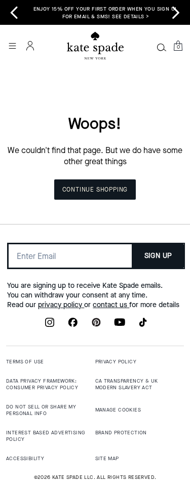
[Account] (30, 46)
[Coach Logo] (95, 46)
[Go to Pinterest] (96, 325)
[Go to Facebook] (73, 325)
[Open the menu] (12, 46)
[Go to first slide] (176, 13)
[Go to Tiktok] (143, 325)
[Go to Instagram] (50, 325)
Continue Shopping (95, 189)
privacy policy (61, 305)
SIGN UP (158, 255)
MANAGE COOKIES (118, 409)
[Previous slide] (14, 13)
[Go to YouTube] (119, 325)
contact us (111, 305)
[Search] (162, 47)
